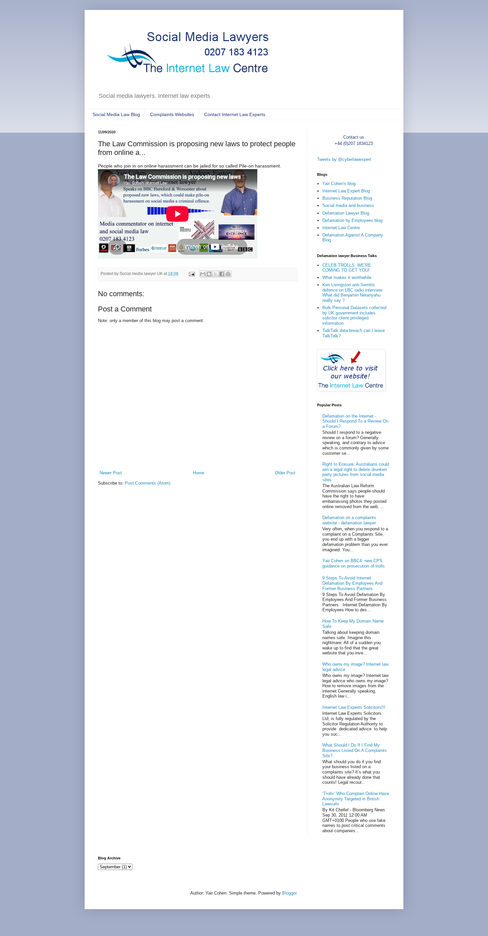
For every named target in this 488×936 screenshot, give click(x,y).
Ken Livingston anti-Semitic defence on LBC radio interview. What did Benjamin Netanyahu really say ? (352, 292)
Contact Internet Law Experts (234, 114)
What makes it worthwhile (346, 277)
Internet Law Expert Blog (346, 190)
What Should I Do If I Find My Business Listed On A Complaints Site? (354, 750)
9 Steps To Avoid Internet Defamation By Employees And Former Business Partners (352, 583)
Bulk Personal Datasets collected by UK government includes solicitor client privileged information (354, 315)
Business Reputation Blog (347, 198)
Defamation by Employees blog (352, 220)
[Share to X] (215, 274)
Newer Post (111, 472)
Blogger (289, 893)
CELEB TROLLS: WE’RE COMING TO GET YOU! (346, 268)
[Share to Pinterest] (228, 274)
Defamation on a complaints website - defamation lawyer (349, 520)
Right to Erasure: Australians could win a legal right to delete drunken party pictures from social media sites (355, 472)
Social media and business (348, 205)
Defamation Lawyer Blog (345, 213)
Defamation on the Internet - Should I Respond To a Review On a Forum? (355, 421)
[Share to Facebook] (221, 274)
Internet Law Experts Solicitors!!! (353, 707)
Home (198, 472)
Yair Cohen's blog (339, 183)
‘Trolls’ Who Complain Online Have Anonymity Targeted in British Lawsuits (355, 798)
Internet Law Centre (341, 227)
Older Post (285, 472)
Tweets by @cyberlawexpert (344, 159)
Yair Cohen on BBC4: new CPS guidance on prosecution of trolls (353, 563)
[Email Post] (191, 273)
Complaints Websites (172, 114)
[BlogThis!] (209, 274)
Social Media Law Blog (116, 114)
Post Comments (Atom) (147, 483)
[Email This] (203, 274)
